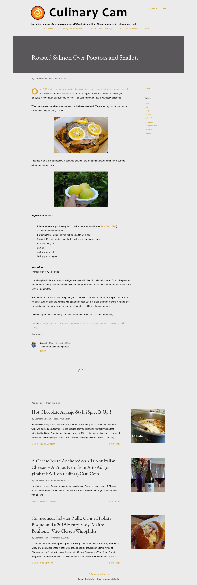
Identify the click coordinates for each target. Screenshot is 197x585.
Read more (114, 444)
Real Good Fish (66, 93)
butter (148, 103)
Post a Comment (49, 501)
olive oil (148, 118)
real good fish (151, 125)
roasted (148, 129)
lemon (147, 114)
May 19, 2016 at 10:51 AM (60, 343)
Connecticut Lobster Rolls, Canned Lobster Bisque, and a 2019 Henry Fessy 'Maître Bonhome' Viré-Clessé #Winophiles (72, 524)
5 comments (46, 563)
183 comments (47, 444)
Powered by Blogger (100, 574)
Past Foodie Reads (128, 29)
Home (33, 29)
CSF (147, 107)
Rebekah (43, 343)
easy (147, 110)
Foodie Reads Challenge (102, 29)
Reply (43, 351)
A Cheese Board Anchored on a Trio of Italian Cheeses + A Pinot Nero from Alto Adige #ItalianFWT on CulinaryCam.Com (73, 467)
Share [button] (148, 88)
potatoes (149, 122)
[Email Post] (122, 323)
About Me (48, 29)
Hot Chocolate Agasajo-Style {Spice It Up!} (71, 412)
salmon (148, 133)
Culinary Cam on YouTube (72, 29)
